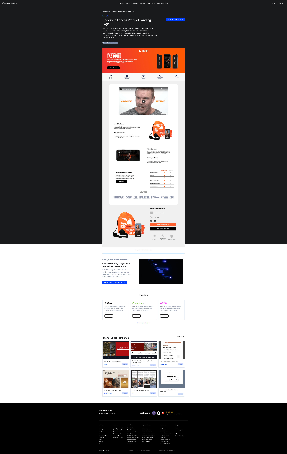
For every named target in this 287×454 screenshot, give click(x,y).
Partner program (179, 430)
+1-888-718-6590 (179, 435)
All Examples (106, 11)
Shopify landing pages (147, 437)
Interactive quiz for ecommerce (132, 432)
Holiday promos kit (165, 439)
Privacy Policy (137, 450)
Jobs (176, 428)
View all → (180, 336)
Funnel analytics (131, 430)
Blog (161, 428)
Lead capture (145, 428)
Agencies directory (165, 443)
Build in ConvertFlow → (175, 19)
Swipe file (162, 437)
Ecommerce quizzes (147, 431)
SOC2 (142, 450)
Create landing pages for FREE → (114, 282)
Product (101, 428)
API (99, 443)
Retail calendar (164, 441)
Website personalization (133, 437)
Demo (166, 3)
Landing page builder (118, 428)
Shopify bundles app (147, 439)
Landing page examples (166, 433)
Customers (135, 3)
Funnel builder (130, 428)
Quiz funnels (116, 435)
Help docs (101, 437)
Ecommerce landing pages (148, 433)
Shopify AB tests (146, 441)
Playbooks (163, 430)
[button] (121, 3)
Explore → (108, 316)
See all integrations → (143, 323)
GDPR (145, 450)
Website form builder (118, 430)
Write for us (177, 433)
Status (148, 450)
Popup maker (116, 431)
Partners (153, 3)
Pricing (148, 3)
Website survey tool (118, 437)
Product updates (103, 435)
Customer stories (164, 435)
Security (101, 441)
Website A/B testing (132, 435)
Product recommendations (148, 435)
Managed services (131, 441)
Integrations (101, 430)
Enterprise (129, 443)
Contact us (177, 431)
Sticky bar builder (117, 433)
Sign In (273, 3)
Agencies (142, 3)
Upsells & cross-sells (132, 439)
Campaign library (164, 431)
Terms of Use (131, 450)
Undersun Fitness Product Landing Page (123, 11)
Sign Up (281, 3)
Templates (101, 431)
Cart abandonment (146, 430)
